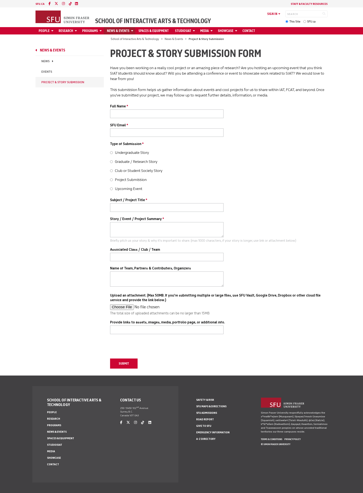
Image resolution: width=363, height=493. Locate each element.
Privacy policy (292, 439)
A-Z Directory (206, 439)
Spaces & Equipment (153, 31)
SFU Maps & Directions (211, 406)
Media (204, 31)
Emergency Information (213, 432)
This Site (294, 21)
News (45, 61)
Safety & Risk (205, 400)
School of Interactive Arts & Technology (153, 21)
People (44, 31)
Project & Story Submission (62, 82)
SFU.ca (311, 21)
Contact (248, 31)
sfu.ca (40, 4)
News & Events (118, 31)
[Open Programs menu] (101, 30)
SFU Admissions (206, 413)
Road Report (205, 419)
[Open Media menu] (212, 30)
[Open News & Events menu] (132, 30)
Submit (124, 363)
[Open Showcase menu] (236, 30)
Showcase (225, 31)
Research (66, 31)
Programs (90, 31)
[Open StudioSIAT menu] (194, 30)
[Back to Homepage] (63, 17)
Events (46, 72)
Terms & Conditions (271, 439)
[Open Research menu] (76, 30)
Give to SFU (203, 426)
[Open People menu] (52, 30)
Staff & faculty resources (309, 4)
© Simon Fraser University (275, 444)
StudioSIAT (183, 31)
